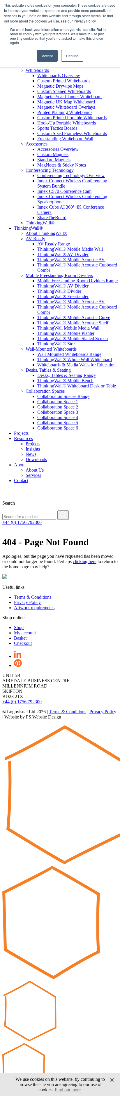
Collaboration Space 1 (57, 401)
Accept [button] (47, 55)
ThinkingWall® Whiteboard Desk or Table (76, 385)
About (20, 464)
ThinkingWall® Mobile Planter (65, 333)
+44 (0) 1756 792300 (22, 522)
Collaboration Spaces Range (63, 396)
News (31, 454)
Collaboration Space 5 (57, 422)
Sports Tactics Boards (57, 128)
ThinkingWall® (40, 222)
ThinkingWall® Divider (59, 291)
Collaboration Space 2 (57, 406)
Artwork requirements (34, 607)
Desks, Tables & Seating (48, 370)
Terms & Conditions (32, 597)
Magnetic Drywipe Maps (60, 86)
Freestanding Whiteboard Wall (65, 138)
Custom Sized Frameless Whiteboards (72, 133)
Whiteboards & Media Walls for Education (76, 364)
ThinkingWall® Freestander (63, 296)
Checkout (23, 643)
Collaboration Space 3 (57, 412)
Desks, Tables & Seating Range (66, 375)
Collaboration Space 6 (57, 427)
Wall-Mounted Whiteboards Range (69, 354)
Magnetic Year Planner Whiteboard (69, 96)
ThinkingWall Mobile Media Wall (68, 327)
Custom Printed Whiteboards (63, 80)
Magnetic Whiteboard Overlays (66, 107)
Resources (23, 438)
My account (25, 632)
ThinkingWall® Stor (56, 343)
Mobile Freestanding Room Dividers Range (77, 280)
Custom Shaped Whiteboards (64, 91)
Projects (21, 433)
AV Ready (35, 238)
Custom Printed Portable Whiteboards (72, 117)
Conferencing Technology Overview (71, 175)
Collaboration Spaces (45, 391)
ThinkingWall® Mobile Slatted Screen (72, 338)
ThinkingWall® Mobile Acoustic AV (71, 259)
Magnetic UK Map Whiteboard (66, 101)
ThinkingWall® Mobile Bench (65, 380)
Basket (20, 638)
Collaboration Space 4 (57, 417)
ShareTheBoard (51, 217)
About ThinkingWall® (46, 233)
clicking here (84, 561)
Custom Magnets (52, 154)
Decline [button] (72, 55)
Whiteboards (37, 70)
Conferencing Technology (50, 170)
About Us (35, 470)
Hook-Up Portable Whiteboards (66, 122)
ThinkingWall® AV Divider (63, 254)
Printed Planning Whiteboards (64, 112)
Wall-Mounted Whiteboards (51, 349)
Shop (19, 627)
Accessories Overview (58, 149)
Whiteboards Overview (58, 75)
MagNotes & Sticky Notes (61, 164)
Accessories (36, 143)
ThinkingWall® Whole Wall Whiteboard (74, 359)
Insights (33, 448)
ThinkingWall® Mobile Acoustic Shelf (72, 322)
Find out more (68, 1089)
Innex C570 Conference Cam (64, 191)
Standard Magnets (53, 159)
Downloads (36, 459)
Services (33, 475)
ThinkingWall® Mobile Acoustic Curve (73, 317)
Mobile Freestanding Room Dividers (59, 275)
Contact (21, 480)
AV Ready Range (53, 243)
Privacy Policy (27, 602)
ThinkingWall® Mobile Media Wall (70, 249)
